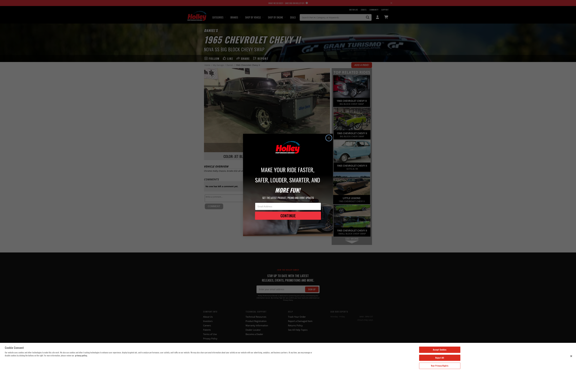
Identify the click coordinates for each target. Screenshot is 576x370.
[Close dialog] (329, 138)
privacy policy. (81, 355)
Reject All (439, 357)
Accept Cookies (440, 349)
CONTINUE (288, 215)
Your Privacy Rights (439, 365)
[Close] (571, 356)
